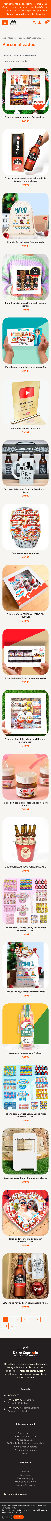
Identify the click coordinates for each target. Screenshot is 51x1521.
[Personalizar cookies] (16, 1494)
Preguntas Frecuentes (26, 1450)
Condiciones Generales (25, 1446)
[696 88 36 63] (11, 1395)
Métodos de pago (25, 1478)
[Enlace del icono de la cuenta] (39, 22)
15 (5, 1326)
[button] (34, 23)
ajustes (20, 1512)
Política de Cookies (25, 1439)
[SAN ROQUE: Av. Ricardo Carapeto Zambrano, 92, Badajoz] (24, 1409)
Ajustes (7, 1517)
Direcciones (25, 1474)
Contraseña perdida (25, 1485)
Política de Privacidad (25, 1436)
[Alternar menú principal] (5, 22)
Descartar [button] (40, 14)
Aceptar (18, 1517)
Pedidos (25, 1471)
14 (43, 1319)
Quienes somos (25, 1433)
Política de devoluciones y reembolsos (25, 1443)
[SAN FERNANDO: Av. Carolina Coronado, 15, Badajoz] (24, 1401)
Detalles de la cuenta (25, 1481)
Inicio (4, 37)
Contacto (25, 1453)
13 (37, 1319)
